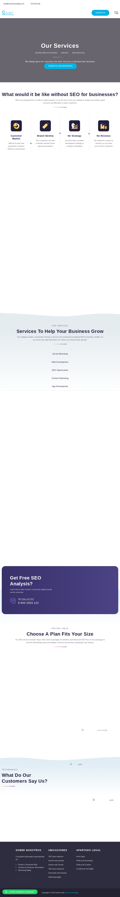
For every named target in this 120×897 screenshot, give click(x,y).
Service (65, 53)
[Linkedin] (30, 879)
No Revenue (104, 136)
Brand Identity (45, 136)
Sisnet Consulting (71, 893)
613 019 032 (35, 4)
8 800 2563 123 (28, 602)
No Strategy (74, 136)
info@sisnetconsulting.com (13, 4)
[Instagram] (24, 879)
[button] (20, 891)
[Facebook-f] (18, 879)
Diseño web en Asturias (46, 53)
